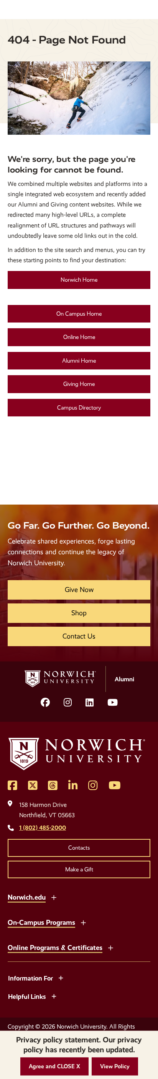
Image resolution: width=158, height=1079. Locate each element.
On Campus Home (79, 313)
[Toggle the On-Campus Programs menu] (83, 922)
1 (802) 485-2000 (42, 827)
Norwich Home (79, 279)
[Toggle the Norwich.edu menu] (53, 896)
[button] (54, 1067)
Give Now (79, 590)
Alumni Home (79, 360)
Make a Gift (79, 869)
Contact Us (79, 636)
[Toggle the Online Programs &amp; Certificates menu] (110, 947)
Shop (79, 613)
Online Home (79, 337)
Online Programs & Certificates (55, 948)
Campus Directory (79, 407)
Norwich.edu (27, 897)
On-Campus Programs (41, 922)
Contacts (79, 847)
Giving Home (79, 384)
